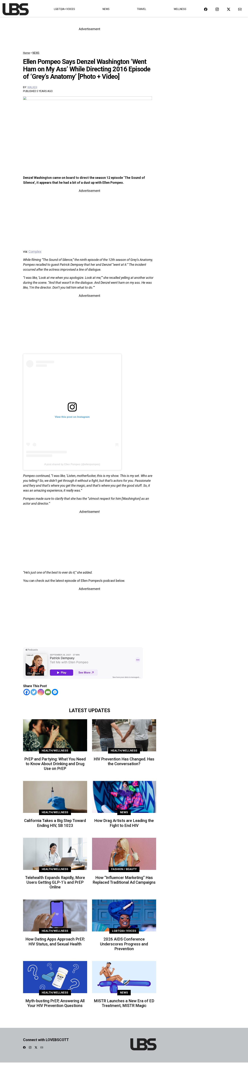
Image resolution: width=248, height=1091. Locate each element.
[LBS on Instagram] (217, 9)
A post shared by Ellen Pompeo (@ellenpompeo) (72, 464)
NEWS (35, 52)
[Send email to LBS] (239, 9)
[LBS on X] (228, 9)
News (106, 9)
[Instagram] (41, 692)
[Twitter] (34, 692)
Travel (141, 9)
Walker (32, 87)
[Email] (48, 692)
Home (26, 52)
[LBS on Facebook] (205, 9)
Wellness (180, 9)
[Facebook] (26, 692)
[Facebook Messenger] (55, 692)
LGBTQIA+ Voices (64, 9)
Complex (35, 251)
